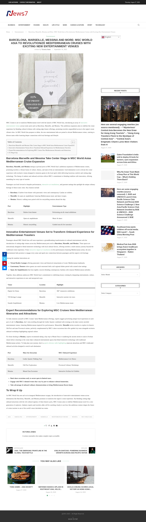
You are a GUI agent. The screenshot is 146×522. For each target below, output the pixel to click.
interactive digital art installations (40, 250)
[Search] (138, 25)
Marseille (44, 417)
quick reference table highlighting (55, 343)
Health (45, 25)
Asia (9, 417)
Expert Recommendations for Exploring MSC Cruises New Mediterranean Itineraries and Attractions (40, 150)
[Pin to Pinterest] (4, 263)
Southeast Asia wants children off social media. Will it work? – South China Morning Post (127, 231)
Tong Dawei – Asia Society (21, 487)
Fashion (37, 25)
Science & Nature (77, 25)
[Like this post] (46, 426)
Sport (89, 25)
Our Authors (13, 2)
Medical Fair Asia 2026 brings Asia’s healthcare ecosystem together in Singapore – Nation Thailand (127, 249)
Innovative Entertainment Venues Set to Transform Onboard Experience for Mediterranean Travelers (40, 148)
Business (11, 25)
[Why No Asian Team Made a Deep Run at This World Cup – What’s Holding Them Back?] (108, 175)
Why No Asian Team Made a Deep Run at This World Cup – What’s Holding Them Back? (128, 175)
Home (8, 32)
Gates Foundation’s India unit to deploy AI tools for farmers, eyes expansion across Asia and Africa (128, 158)
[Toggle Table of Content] (71, 142)
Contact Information (27, 2)
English (107, 37)
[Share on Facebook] (4, 254)
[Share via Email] (4, 268)
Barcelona (18, 417)
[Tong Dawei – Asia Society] (21, 475)
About (39, 2)
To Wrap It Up (13, 153)
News (65, 25)
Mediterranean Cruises (60, 417)
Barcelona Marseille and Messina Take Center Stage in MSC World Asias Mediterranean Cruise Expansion (41, 145)
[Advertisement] (98, 13)
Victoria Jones (46, 49)
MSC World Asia (86, 417)
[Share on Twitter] (4, 259)
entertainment (31, 417)
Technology (100, 25)
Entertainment (24, 25)
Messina (75, 417)
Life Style (55, 25)
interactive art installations (50, 184)
